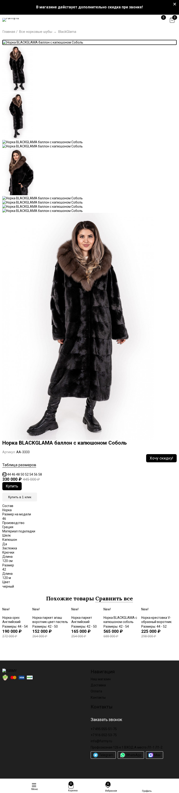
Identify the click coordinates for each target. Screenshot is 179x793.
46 (13, 474)
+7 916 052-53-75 (104, 735)
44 (9, 474)
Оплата (96, 691)
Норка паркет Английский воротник (81, 622)
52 (27, 474)
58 (40, 474)
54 (31, 474)
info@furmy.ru (101, 741)
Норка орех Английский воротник (11, 622)
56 (36, 474)
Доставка (98, 685)
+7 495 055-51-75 (104, 729)
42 (4, 474)
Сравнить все (114, 598)
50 (22, 474)
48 (18, 474)
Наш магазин (101, 679)
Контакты (98, 697)
